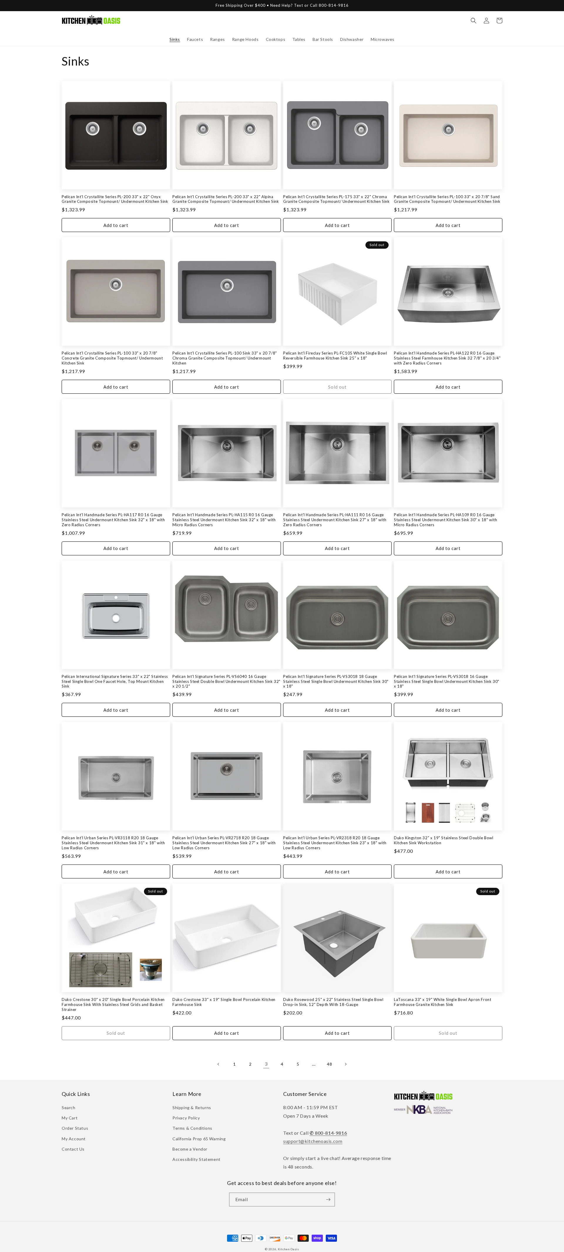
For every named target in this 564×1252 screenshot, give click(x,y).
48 (329, 1064)
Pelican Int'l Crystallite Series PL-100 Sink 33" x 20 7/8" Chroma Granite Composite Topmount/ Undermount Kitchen (224, 358)
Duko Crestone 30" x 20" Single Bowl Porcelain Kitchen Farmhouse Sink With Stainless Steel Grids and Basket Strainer (113, 1004)
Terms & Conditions (192, 1128)
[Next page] (345, 1064)
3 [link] (266, 1064)
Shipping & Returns (191, 1107)
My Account (74, 1138)
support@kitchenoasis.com (312, 1141)
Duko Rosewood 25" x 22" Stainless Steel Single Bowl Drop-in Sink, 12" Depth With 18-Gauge (333, 1002)
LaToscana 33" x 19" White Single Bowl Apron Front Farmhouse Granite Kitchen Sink (442, 1002)
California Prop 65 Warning (199, 1138)
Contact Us (73, 1148)
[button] (473, 20)
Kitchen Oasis (288, 1249)
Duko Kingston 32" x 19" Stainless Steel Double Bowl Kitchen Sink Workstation (444, 840)
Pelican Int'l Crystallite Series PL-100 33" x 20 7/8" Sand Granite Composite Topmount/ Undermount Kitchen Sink (447, 199)
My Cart (70, 1117)
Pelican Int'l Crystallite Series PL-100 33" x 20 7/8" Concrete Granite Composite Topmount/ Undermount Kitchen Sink (112, 358)
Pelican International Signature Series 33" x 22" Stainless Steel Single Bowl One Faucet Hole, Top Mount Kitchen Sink (115, 681)
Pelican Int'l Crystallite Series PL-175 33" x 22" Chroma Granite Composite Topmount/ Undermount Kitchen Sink (336, 199)
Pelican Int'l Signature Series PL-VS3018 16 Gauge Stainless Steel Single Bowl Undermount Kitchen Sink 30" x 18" (446, 681)
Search (68, 1107)
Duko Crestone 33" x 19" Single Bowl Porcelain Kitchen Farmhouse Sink (224, 1002)
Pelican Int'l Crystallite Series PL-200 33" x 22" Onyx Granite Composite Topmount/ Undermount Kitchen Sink (115, 199)
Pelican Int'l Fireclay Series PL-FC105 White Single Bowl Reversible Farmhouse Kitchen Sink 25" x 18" (335, 355)
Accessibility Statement (196, 1159)
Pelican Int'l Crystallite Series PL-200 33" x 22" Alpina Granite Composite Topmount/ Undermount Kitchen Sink (225, 199)
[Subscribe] (328, 1199)
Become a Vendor (189, 1148)
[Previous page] (218, 1064)
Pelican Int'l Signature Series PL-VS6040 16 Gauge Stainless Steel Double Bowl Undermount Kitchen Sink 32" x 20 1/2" (226, 681)
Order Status (75, 1128)
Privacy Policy (186, 1117)
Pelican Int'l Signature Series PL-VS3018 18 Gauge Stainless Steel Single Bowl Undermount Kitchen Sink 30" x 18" (336, 681)
